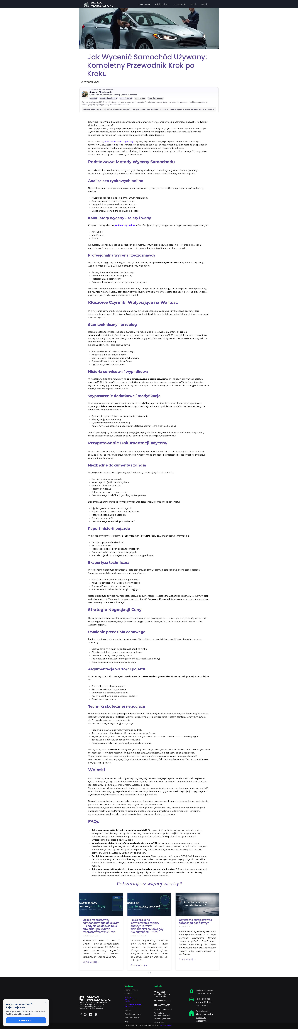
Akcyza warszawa (166, 1025)
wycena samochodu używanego (118, 141)
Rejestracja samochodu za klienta (131, 999)
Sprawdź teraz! (26, 1020)
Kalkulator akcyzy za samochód (133, 1006)
